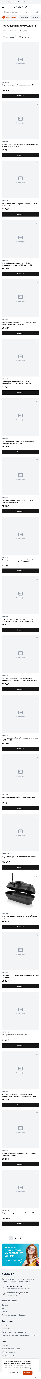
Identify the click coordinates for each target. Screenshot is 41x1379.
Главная (4, 31)
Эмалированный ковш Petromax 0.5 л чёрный (18, 797)
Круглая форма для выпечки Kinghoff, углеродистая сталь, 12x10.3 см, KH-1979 (17, 264)
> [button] (35, 1238)
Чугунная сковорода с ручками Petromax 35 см (19, 1213)
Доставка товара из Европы (14, 1315)
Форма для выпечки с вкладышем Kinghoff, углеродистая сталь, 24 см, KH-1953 (17, 561)
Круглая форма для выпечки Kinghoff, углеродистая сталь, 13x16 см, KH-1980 (16, 383)
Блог (4, 1308)
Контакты (6, 1345)
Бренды (5, 1312)
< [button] (6, 1238)
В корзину (20, 96)
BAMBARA (20, 6)
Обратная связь (8, 1352)
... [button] (25, 1238)
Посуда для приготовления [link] (24, 31)
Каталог (5, 1305)
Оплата (5, 1325)
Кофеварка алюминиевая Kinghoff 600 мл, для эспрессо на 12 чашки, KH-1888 (19, 323)
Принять (27, 1373)
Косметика (24, 17)
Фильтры (25, 37)
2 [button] (15, 1238)
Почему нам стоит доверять (14, 1332)
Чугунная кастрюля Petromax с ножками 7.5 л (19, 85)
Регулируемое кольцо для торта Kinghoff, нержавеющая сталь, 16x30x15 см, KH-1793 (17, 620)
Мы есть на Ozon (9, 1355)
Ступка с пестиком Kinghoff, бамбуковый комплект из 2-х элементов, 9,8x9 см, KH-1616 (19, 1095)
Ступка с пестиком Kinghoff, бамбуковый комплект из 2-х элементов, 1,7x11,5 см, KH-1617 (19, 680)
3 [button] (20, 1238)
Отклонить (14, 1373)
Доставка (6, 1328)
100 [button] (30, 1238)
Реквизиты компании (11, 1349)
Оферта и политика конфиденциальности (20, 1335)
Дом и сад (14, 31)
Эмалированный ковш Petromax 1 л (14, 1035)
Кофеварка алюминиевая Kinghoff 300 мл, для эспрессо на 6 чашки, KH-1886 (19, 442)
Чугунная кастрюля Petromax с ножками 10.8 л (19, 857)
